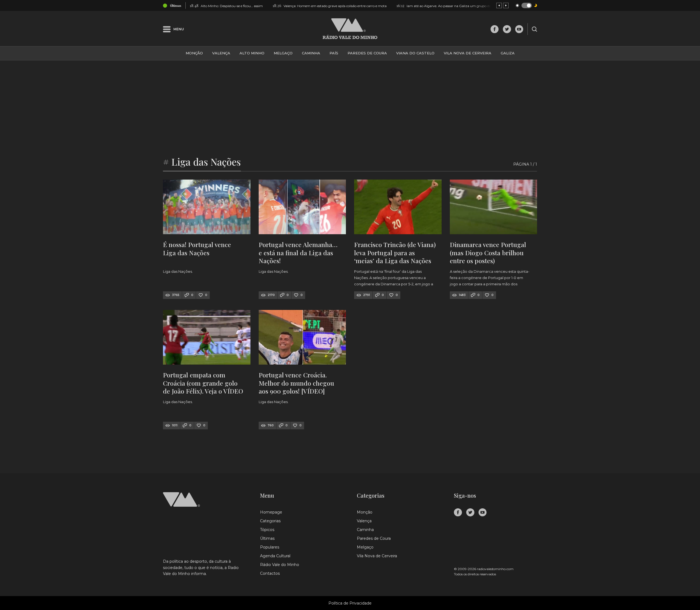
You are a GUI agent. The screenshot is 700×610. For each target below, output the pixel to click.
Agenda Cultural (275, 555)
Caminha (311, 53)
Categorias (270, 520)
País (333, 53)
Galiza (508, 53)
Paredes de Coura (367, 53)
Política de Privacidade (350, 603)
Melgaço (283, 53)
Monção (194, 53)
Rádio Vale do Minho (279, 564)
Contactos (270, 573)
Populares (269, 547)
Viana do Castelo (415, 53)
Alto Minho (252, 53)
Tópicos (267, 529)
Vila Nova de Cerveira (467, 53)
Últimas (267, 538)
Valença (221, 53)
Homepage (271, 512)
